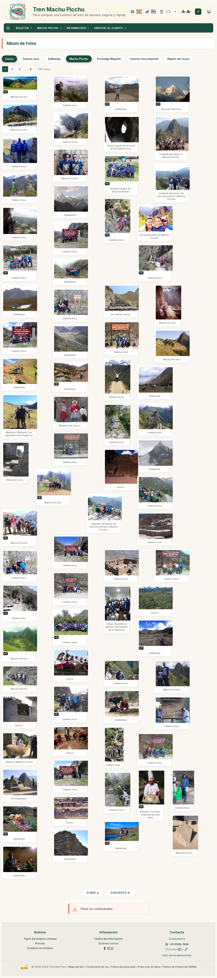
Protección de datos (149, 967)
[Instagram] (108, 948)
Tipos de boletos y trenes (40, 938)
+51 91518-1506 (179, 944)
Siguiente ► (120, 892)
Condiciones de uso (97, 967)
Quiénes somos (108, 943)
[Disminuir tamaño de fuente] (188, 11)
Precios (40, 943)
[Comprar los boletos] (209, 11)
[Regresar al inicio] (9, 28)
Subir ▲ (93, 892)
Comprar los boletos (40, 948)
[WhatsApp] (112, 948)
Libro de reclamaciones (177, 955)
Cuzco (9, 58)
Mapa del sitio (76, 967)
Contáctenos (177, 938)
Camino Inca (30, 58)
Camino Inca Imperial (144, 58)
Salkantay (54, 58)
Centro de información (108, 938)
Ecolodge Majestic (109, 58)
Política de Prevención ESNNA (180, 967)
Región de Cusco (178, 58)
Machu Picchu (79, 58)
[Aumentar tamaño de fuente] (183, 11)
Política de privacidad (123, 967)
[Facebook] (105, 948)
